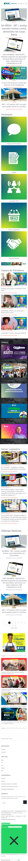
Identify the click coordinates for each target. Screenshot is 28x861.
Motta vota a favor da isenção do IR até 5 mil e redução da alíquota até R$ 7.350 (13, 420)
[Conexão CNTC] (14, 186)
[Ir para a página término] (21, 625)
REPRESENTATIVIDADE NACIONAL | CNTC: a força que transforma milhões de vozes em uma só (14, 379)
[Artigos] (14, 158)
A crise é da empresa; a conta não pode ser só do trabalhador (14, 84)
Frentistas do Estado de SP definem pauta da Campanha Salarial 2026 (12, 672)
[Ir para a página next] (18, 625)
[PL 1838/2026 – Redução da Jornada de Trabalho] (14, 698)
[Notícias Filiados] (14, 244)
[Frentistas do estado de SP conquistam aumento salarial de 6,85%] (14, 681)
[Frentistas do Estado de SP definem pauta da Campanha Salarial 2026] (14, 664)
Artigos (14, 80)
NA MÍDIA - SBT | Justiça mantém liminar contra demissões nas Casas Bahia (14, 30)
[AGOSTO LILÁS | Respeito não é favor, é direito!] (14, 351)
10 (15, 625)
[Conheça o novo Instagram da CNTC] (14, 431)
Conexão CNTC (14, 201)
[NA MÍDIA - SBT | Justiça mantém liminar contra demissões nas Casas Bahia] (14, 14)
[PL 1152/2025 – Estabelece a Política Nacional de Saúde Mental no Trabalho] (14, 457)
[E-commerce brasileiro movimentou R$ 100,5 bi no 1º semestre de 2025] (14, 714)
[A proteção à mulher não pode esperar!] (14, 323)
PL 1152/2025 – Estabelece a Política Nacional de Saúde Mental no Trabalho (13, 468)
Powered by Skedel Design (8, 819)
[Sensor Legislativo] (14, 215)
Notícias (14, 22)
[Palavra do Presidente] (14, 129)
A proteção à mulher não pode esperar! (13, 333)
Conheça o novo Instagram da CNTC (10, 440)
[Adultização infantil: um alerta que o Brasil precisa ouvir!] (14, 301)
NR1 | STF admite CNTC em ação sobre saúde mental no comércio (14, 105)
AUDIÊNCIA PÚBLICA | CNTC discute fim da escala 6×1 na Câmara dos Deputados (12, 399)
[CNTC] (10, 3)
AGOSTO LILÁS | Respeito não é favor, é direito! (13, 360)
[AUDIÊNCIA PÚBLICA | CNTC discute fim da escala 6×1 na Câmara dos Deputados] (14, 390)
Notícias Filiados (14, 258)
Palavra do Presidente (14, 144)
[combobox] (26, 3)
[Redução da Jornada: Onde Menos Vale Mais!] (14, 279)
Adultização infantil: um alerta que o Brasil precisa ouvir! (12, 312)
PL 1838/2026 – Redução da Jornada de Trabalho (13, 706)
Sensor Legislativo (14, 230)
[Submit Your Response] (19, 860)
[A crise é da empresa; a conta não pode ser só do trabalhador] (14, 73)
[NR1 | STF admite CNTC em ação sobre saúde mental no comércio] (14, 94)
